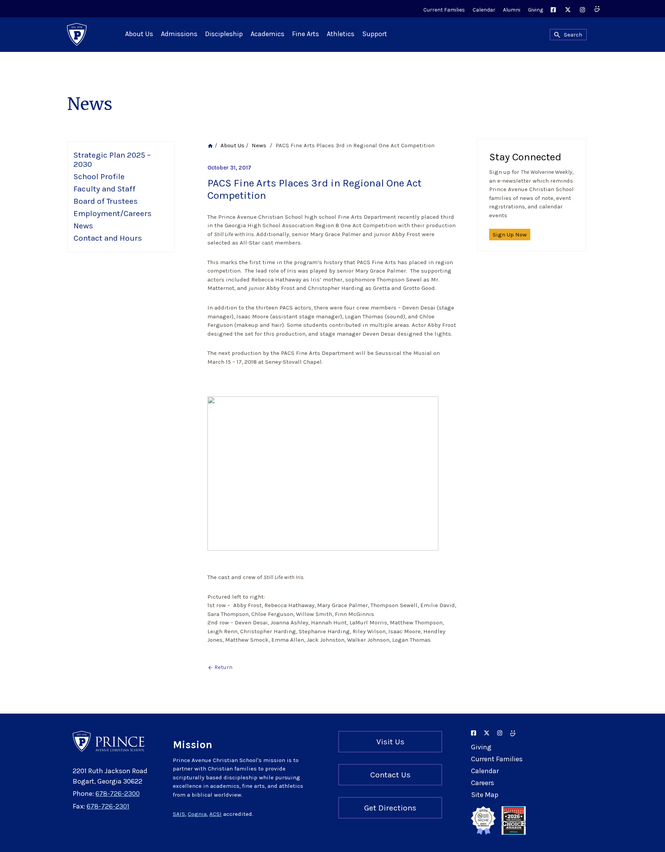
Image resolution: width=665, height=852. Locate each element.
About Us (139, 34)
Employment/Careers (113, 213)
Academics (267, 34)
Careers (482, 783)
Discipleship (224, 34)
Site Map (484, 794)
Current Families (444, 10)
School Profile (99, 176)
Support (374, 34)
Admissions (179, 34)
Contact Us (390, 774)
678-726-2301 (108, 806)
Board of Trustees (106, 201)
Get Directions (390, 807)
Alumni (511, 10)
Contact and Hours (108, 238)
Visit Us (390, 741)
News (83, 225)
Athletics (340, 34)
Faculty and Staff (104, 188)
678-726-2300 (117, 793)
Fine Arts (305, 34)
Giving (535, 10)
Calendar (484, 10)
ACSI (215, 813)
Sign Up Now (510, 234)
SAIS (179, 813)
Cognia (197, 813)
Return (219, 667)
